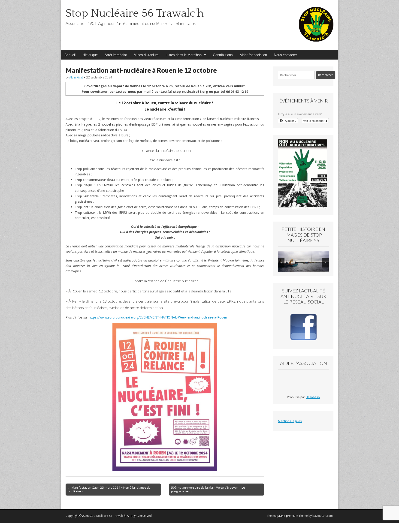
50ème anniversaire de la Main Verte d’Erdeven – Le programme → (208, 489)
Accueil (70, 55)
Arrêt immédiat (116, 55)
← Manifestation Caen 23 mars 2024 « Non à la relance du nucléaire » (109, 489)
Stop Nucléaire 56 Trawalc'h (135, 13)
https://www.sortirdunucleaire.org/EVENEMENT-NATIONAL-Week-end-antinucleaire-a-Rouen (158, 317)
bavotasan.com (322, 516)
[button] (288, 120)
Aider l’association (253, 55)
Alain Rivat (76, 77)
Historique (90, 55)
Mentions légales (290, 421)
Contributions (223, 55)
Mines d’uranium (146, 55)
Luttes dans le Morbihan (184, 55)
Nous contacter (285, 55)
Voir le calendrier (314, 121)
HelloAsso (313, 397)
